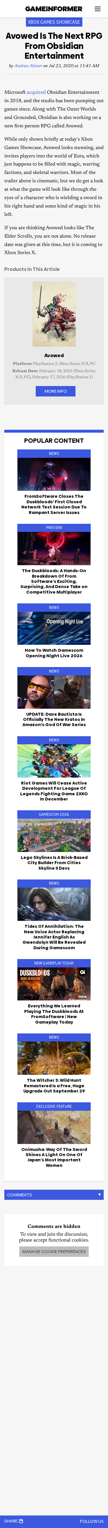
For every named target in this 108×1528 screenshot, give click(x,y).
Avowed (54, 355)
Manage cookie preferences (54, 1251)
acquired (36, 92)
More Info (55, 391)
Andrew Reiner (28, 66)
